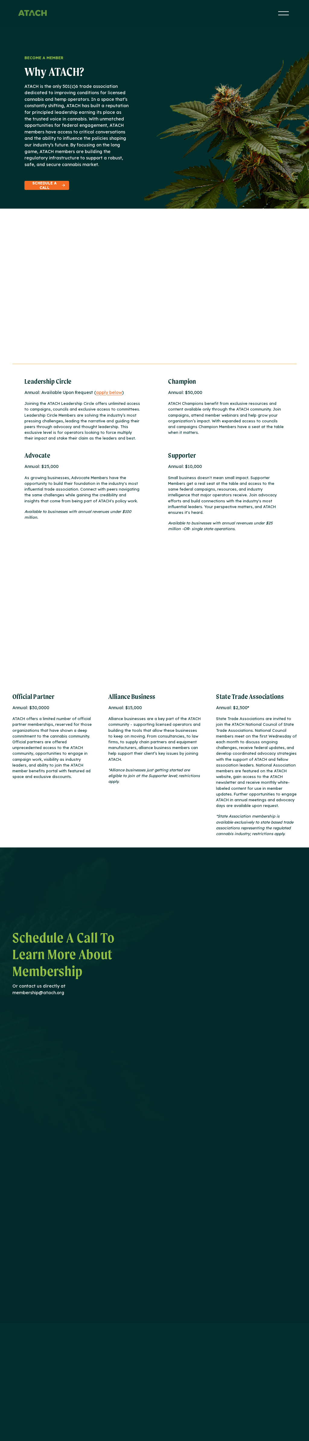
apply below (109, 392)
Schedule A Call (44, 185)
